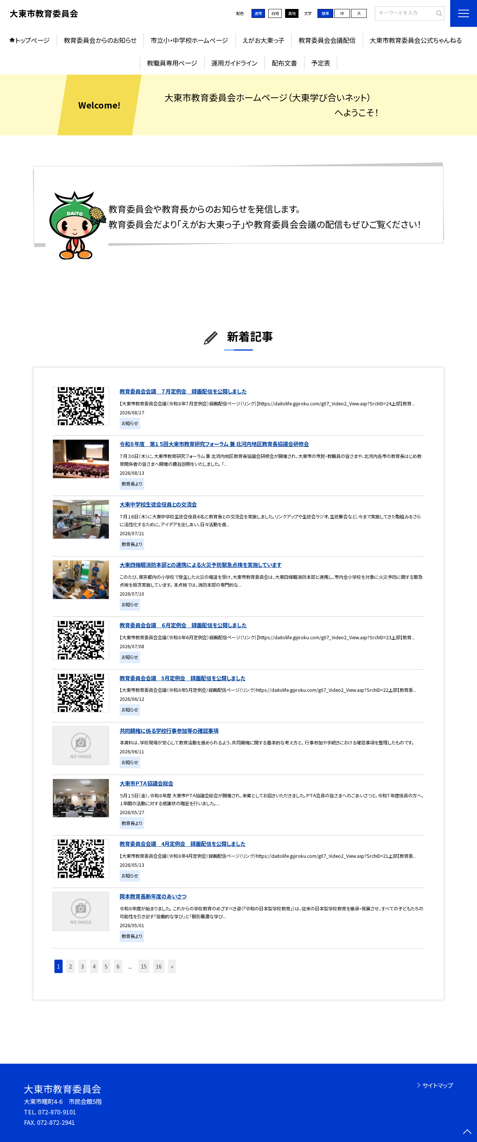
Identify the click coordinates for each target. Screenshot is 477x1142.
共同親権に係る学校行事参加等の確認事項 (169, 730)
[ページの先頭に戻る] (467, 1132)
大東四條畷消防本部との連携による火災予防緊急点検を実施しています (201, 564)
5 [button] (106, 966)
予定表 (320, 63)
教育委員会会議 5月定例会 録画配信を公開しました (182, 678)
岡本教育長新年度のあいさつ (153, 896)
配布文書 (284, 63)
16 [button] (159, 966)
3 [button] (82, 966)
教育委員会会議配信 (327, 40)
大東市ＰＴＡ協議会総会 (146, 783)
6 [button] (118, 966)
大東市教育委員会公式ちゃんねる (416, 40)
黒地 (292, 13)
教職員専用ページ (172, 63)
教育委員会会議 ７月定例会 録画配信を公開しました (183, 391)
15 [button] (144, 966)
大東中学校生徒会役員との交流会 (158, 504)
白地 (275, 13)
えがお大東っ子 (263, 40)
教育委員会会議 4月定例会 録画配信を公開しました (182, 843)
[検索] (438, 13)
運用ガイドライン (234, 63)
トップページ (32, 40)
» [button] (172, 966)
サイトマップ (437, 1085)
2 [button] (70, 966)
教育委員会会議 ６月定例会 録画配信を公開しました (183, 625)
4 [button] (94, 966)
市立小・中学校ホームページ (189, 40)
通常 (258, 13)
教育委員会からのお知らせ (100, 40)
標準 (325, 13)
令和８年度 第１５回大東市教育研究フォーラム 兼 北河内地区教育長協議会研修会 (214, 444)
